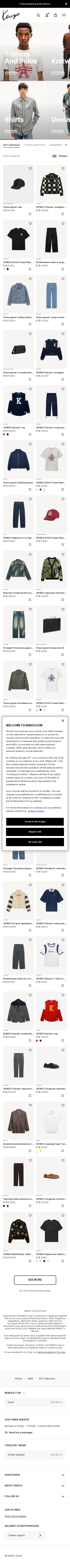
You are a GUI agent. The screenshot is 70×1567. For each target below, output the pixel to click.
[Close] (63, 720)
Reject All (35, 832)
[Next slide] (63, 52)
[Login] (47, 15)
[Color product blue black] (7, 434)
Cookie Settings (35, 822)
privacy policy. (36, 811)
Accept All (35, 842)
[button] (65, 145)
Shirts (23, 110)
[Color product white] (37, 1151)
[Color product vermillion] (4, 434)
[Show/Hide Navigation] (64, 15)
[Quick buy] (30, 214)
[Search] (38, 15)
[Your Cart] (55, 15)
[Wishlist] (30, 169)
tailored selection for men (52, 1352)
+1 (48, 1261)
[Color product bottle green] (40, 489)
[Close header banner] (66, 4)
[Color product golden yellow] (40, 1151)
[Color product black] (7, 269)
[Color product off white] (37, 489)
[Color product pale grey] (4, 269)
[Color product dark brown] (7, 1206)
